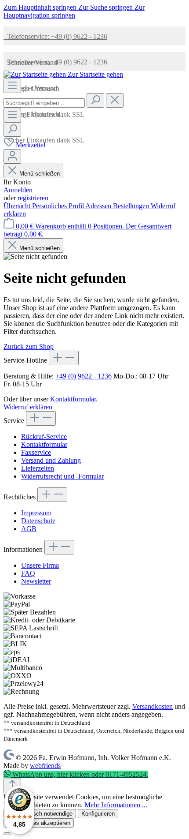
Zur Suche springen (106, 7)
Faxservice (36, 452)
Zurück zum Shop (29, 346)
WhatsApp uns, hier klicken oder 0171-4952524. (79, 774)
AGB (28, 528)
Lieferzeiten (37, 468)
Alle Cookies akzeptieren (38, 823)
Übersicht (18, 206)
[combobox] (44, 103)
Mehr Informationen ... (115, 805)
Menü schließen (39, 173)
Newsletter (36, 581)
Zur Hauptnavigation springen (74, 11)
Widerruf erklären (28, 407)
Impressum (36, 513)
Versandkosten (152, 706)
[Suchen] (95, 100)
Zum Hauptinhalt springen (41, 7)
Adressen (99, 206)
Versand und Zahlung (51, 460)
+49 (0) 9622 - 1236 (83, 376)
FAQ (28, 573)
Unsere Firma (40, 565)
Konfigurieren (98, 813)
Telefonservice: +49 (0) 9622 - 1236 (55, 36)
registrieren (33, 198)
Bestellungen (132, 206)
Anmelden (18, 190)
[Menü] (12, 86)
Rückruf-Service (44, 436)
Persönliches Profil (58, 206)
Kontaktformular (73, 399)
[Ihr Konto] (12, 156)
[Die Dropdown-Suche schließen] (115, 100)
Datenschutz (38, 520)
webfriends (45, 765)
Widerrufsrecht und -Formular (62, 476)
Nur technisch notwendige (40, 813)
